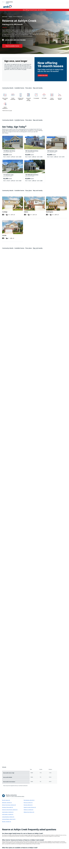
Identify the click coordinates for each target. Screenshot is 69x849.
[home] (7, 6)
